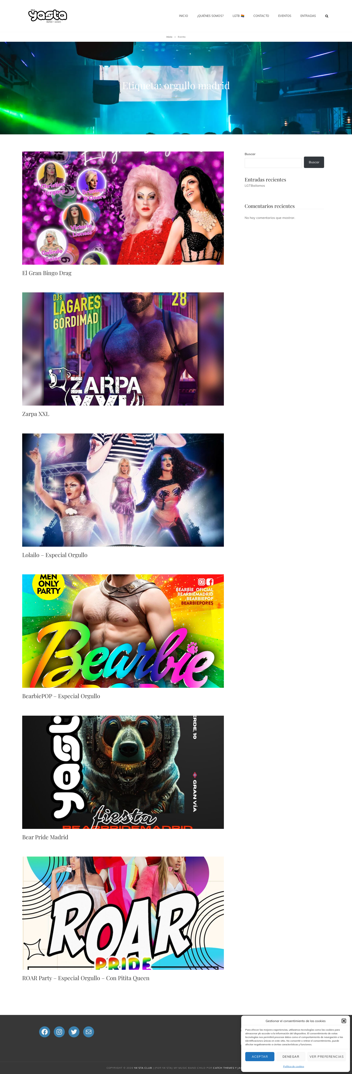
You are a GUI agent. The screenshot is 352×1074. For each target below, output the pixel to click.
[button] (344, 1021)
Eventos (284, 16)
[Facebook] (44, 1031)
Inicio (183, 16)
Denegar (291, 1057)
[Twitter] (73, 1031)
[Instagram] (59, 1031)
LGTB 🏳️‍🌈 (238, 16)
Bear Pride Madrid (45, 837)
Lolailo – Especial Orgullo (54, 554)
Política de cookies (293, 1066)
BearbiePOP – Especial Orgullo (61, 696)
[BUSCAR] (327, 16)
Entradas (308, 16)
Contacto (261, 16)
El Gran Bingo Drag (47, 272)
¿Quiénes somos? (210, 16)
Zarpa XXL (35, 413)
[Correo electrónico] (88, 1031)
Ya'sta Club (143, 1067)
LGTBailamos (255, 185)
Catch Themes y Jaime (229, 1067)
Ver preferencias (327, 1057)
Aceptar (260, 1057)
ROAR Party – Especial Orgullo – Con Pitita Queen (86, 978)
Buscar (250, 154)
